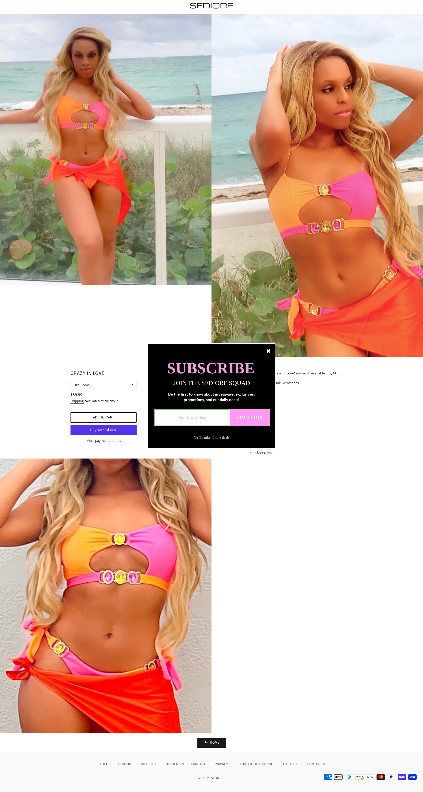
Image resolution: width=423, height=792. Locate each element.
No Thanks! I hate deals (211, 437)
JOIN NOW (249, 417)
